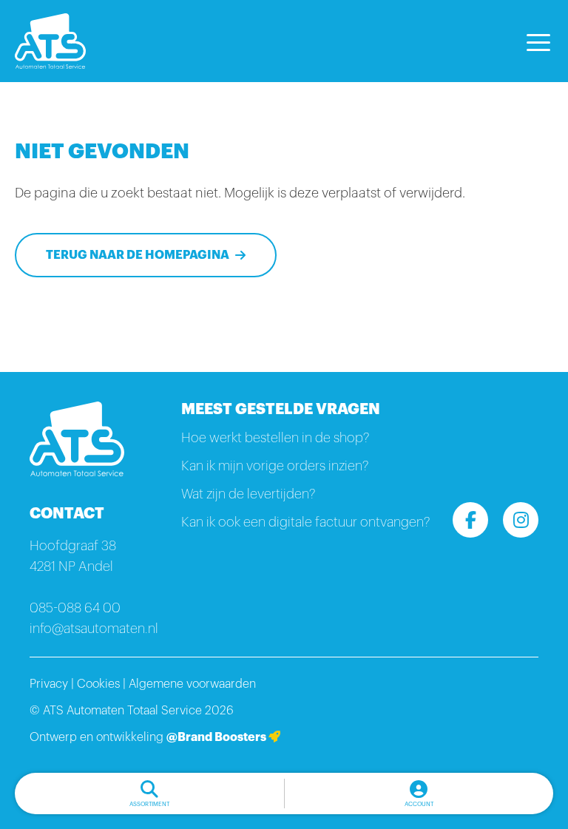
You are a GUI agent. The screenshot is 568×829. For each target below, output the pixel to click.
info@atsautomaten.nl (94, 628)
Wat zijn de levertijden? (248, 494)
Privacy (49, 684)
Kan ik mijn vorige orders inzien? (274, 466)
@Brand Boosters (217, 737)
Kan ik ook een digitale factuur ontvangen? (305, 522)
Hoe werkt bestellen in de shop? (275, 437)
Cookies (98, 684)
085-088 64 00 (75, 608)
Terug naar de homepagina (137, 255)
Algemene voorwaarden (192, 684)
